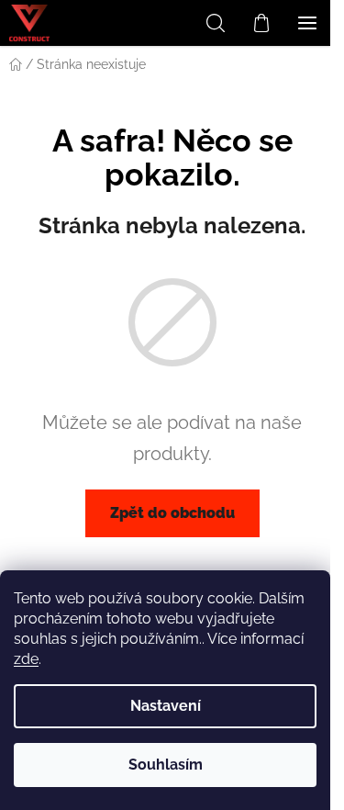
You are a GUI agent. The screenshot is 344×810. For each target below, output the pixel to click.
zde (26, 659)
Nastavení (165, 705)
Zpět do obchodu (172, 513)
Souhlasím (165, 764)
